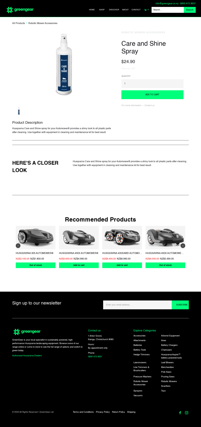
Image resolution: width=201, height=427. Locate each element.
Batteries (137, 345)
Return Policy (118, 412)
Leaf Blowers (167, 362)
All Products (18, 23)
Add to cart (78, 265)
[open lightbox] (64, 64)
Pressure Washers (142, 377)
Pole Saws (166, 372)
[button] (102, 10)
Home (92, 10)
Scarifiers (165, 386)
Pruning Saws (168, 377)
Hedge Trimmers (141, 355)
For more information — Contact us (137, 105)
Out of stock (35, 265)
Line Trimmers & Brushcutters (141, 369)
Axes (163, 340)
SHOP (102, 10)
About (125, 10)
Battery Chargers (169, 345)
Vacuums (138, 395)
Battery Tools (139, 350)
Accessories (139, 336)
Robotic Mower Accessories (42, 23)
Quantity (125, 76)
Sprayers (137, 391)
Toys (163, 391)
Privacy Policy (103, 412)
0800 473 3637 (188, 4)
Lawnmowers (139, 362)
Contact (136, 10)
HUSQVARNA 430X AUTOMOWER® (78, 253)
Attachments (139, 340)
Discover (114, 10)
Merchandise (167, 367)
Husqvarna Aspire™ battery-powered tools (171, 356)
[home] (20, 10)
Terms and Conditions (83, 412)
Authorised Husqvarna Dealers (27, 356)
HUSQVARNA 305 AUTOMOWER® (34, 253)
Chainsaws (166, 350)
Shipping (131, 412)
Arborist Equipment (170, 336)
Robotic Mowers (169, 381)
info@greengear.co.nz (167, 4)
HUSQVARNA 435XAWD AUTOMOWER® (124, 253)
